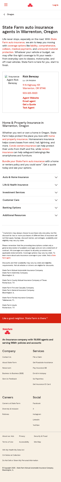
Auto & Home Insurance (16, 177)
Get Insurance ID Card (42, 384)
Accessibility (24, 442)
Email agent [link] (29, 101)
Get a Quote (29, 104)
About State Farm (9, 362)
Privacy (22, 436)
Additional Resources (14, 215)
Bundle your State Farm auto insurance (23, 161)
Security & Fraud (40, 436)
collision (6, 49)
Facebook (37, 403)
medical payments (21, 49)
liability (34, 45)
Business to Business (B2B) (12, 373)
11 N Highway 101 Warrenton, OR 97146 (34, 87)
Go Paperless (38, 379)
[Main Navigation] (5, 4)
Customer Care (11, 200)
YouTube (36, 425)
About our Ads (8, 436)
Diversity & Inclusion (10, 409)
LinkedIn (36, 420)
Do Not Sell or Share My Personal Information (20, 460)
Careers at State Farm (11, 403)
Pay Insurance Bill (40, 368)
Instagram (37, 414)
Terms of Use (7, 442)
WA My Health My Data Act (13, 450)
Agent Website (31, 98)
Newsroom (6, 368)
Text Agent (28, 107)
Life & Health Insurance (15, 185)
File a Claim (37, 357)
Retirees (5, 414)
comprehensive (47, 45)
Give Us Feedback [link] (9, 379)
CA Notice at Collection (11, 455)
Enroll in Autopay (39, 373)
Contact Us (6, 357)
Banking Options (12, 207)
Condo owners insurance (22, 146)
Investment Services (14, 192)
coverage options (17, 45)
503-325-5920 (30, 93)
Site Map (37, 442)
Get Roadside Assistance (43, 362)
